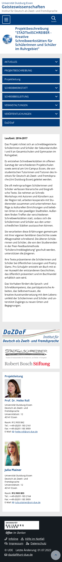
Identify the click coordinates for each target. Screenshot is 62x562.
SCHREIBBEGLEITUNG (17, 96)
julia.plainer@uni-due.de (27, 502)
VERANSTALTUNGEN (16, 105)
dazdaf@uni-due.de (20, 554)
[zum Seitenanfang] (55, 555)
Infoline (13, 539)
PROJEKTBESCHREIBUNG (18, 70)
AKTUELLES (11, 62)
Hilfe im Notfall (34, 539)
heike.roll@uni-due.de (26, 431)
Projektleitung (12, 79)
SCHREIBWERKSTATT (16, 88)
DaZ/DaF (9, 122)
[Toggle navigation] (6, 19)
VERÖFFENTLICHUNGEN (18, 113)
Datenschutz (38, 543)
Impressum (16, 543)
